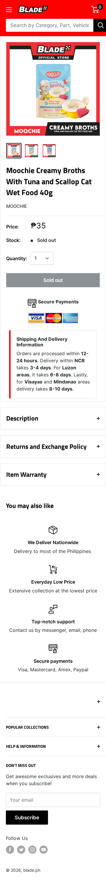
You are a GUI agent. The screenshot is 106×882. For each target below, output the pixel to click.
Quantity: (16, 258)
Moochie (16, 206)
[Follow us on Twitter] (21, 850)
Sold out (53, 280)
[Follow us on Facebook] (10, 850)
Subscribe (27, 817)
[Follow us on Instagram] (32, 850)
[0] (95, 9)
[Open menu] (9, 9)
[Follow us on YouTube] (43, 850)
